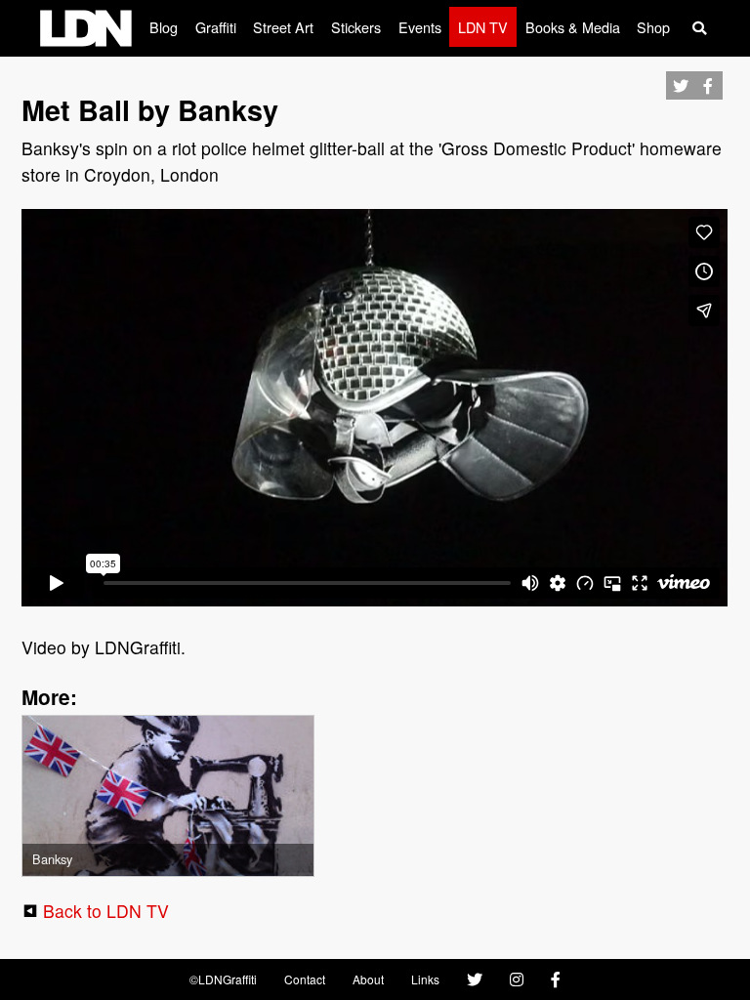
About (368, 979)
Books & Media (572, 27)
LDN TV (483, 27)
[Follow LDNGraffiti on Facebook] (555, 979)
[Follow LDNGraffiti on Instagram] (516, 979)
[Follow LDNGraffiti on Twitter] (474, 979)
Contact (304, 979)
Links (425, 979)
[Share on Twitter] (680, 103)
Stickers (356, 27)
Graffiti (215, 27)
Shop (653, 27)
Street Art (283, 27)
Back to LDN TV (106, 910)
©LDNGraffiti (223, 979)
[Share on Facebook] (708, 103)
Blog (163, 27)
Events (419, 27)
